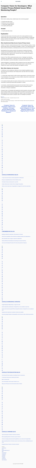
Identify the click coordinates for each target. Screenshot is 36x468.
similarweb (4, 458)
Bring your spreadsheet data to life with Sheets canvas (11, 179)
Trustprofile (4, 453)
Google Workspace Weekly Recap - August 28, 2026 (11, 304)
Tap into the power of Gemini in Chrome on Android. (11, 434)
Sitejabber (3, 455)
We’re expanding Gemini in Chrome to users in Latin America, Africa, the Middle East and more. (17, 442)
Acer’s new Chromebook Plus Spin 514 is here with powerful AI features (14, 242)
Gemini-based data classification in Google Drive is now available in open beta (15, 306)
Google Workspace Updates (11, 301)
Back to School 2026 (5, 379)
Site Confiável (4, 459)
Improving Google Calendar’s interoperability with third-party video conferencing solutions (17, 314)
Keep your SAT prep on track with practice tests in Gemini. (12, 383)
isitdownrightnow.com (6, 450)
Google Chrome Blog (9, 431)
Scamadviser (4, 452)
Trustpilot (3, 457)
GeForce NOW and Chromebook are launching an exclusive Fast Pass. (14, 240)
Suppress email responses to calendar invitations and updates (12, 312)
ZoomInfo (3, 456)
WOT (3, 451)
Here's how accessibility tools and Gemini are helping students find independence (16, 236)
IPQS (3, 449)
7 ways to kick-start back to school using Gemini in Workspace (13, 177)
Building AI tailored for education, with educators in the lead (12, 234)
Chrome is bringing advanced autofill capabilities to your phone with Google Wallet (16, 438)
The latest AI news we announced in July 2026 (10, 181)
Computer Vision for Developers (5, 99)
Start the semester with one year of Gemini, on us (10, 381)
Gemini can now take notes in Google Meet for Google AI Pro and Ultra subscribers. (16, 186)
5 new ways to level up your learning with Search (10, 377)
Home (2, 100)
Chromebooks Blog (8, 231)
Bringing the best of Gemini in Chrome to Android (10, 444)
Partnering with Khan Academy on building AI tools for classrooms (13, 375)
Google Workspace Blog (10, 174)
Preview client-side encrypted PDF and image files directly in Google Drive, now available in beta (18, 309)
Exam (4, 100)
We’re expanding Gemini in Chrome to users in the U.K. (11, 436)
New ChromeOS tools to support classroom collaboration (12, 238)
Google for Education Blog (11, 372)
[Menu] (1, 1)
